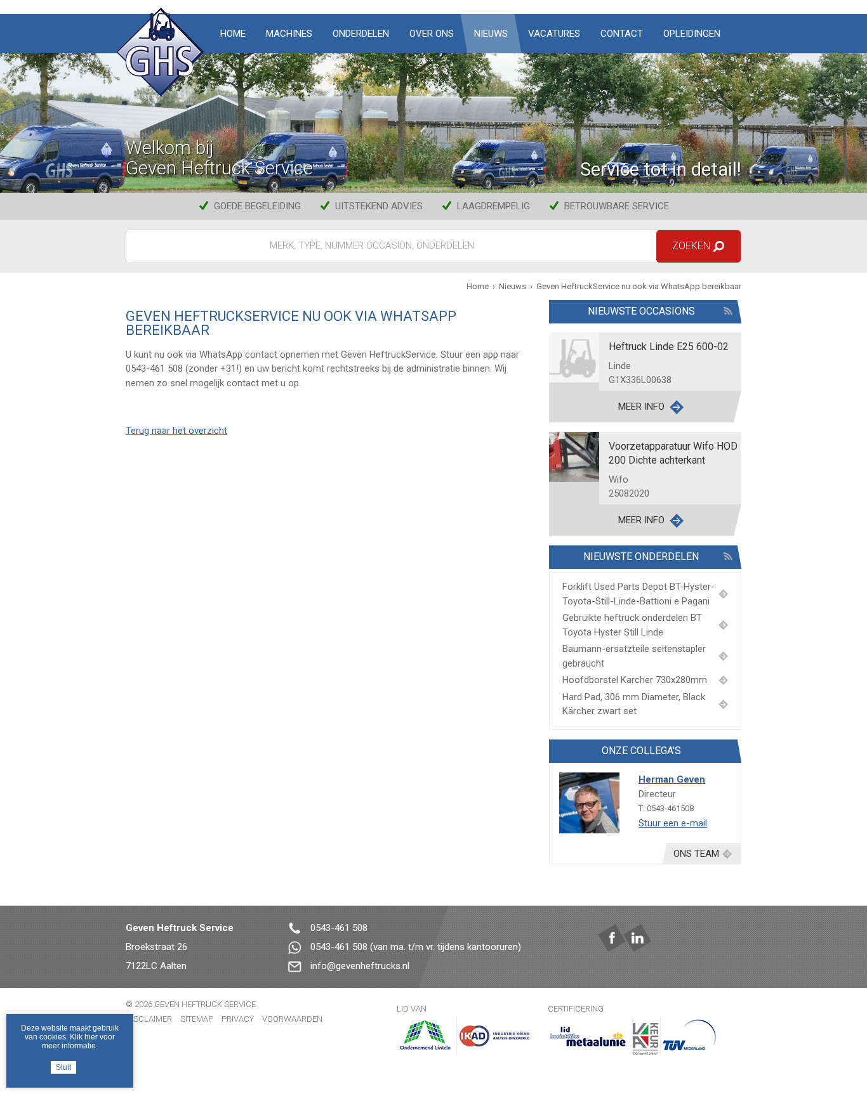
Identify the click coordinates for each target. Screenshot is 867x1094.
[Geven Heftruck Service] (160, 52)
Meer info (641, 406)
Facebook (612, 938)
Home (233, 33)
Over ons (431, 33)
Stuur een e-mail (673, 823)
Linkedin (637, 938)
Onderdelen (361, 33)
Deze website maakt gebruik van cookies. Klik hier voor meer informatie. (70, 1037)
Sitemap (196, 1019)
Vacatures (554, 33)
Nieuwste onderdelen (641, 556)
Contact (621, 33)
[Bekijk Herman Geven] (589, 802)
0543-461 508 (338, 928)
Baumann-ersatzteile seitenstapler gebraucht (634, 656)
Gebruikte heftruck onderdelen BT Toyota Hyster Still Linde (632, 625)
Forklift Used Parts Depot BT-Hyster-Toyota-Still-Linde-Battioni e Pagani (638, 594)
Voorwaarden (292, 1019)
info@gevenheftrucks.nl (359, 966)
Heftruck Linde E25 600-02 (669, 347)
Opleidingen (691, 33)
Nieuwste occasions (640, 311)
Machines (289, 33)
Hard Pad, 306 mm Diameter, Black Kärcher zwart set (633, 704)
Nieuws (491, 33)
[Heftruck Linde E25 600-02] (574, 357)
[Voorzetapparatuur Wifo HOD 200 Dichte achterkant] (574, 456)
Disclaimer (149, 1019)
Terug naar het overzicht (176, 430)
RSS (728, 311)
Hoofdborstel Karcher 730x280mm (634, 680)
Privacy (238, 1019)
